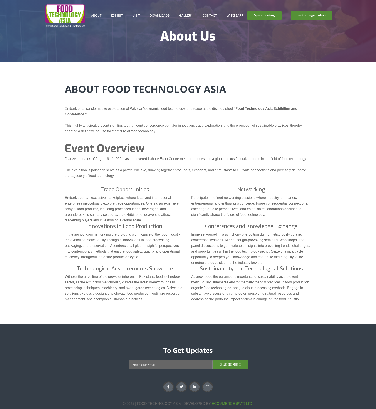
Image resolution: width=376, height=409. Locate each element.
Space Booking (264, 15)
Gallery (186, 15)
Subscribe (230, 364)
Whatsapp (235, 15)
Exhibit (117, 15)
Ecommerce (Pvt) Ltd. (232, 404)
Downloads (160, 15)
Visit (136, 15)
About (96, 15)
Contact (210, 15)
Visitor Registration (311, 15)
